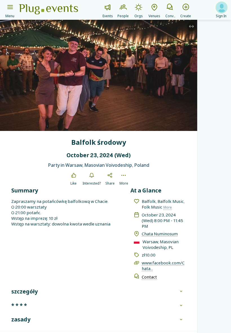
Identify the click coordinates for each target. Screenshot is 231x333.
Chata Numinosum (160, 233)
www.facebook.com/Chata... (163, 265)
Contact (149, 277)
